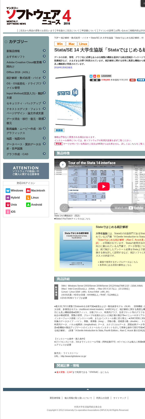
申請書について (89, 30)
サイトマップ (119, 398)
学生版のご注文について (68, 30)
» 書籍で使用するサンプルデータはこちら (118, 262)
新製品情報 (13, 50)
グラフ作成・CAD (17, 154)
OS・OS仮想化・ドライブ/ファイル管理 (24, 85)
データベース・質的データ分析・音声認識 (24, 146)
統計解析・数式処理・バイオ (74, 38)
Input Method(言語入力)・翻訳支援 (25, 95)
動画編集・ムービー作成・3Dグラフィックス (24, 130)
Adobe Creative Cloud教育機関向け (24, 64)
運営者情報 (55, 398)
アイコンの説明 (105, 30)
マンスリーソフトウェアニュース (40, 16)
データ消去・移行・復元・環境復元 (25, 121)
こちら (133, 144)
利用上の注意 (102, 398)
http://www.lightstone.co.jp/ (73, 356)
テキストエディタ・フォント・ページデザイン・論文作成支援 (25, 111)
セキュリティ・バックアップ (24, 103)
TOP (56, 38)
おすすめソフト (16, 56)
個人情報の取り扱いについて (78, 398)
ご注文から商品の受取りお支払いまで (36, 30)
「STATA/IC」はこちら (98, 372)
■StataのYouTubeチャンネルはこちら (72, 218)
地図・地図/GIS (16, 138)
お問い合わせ (121, 30)
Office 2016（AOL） (19, 72)
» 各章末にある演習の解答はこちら (115, 265)
